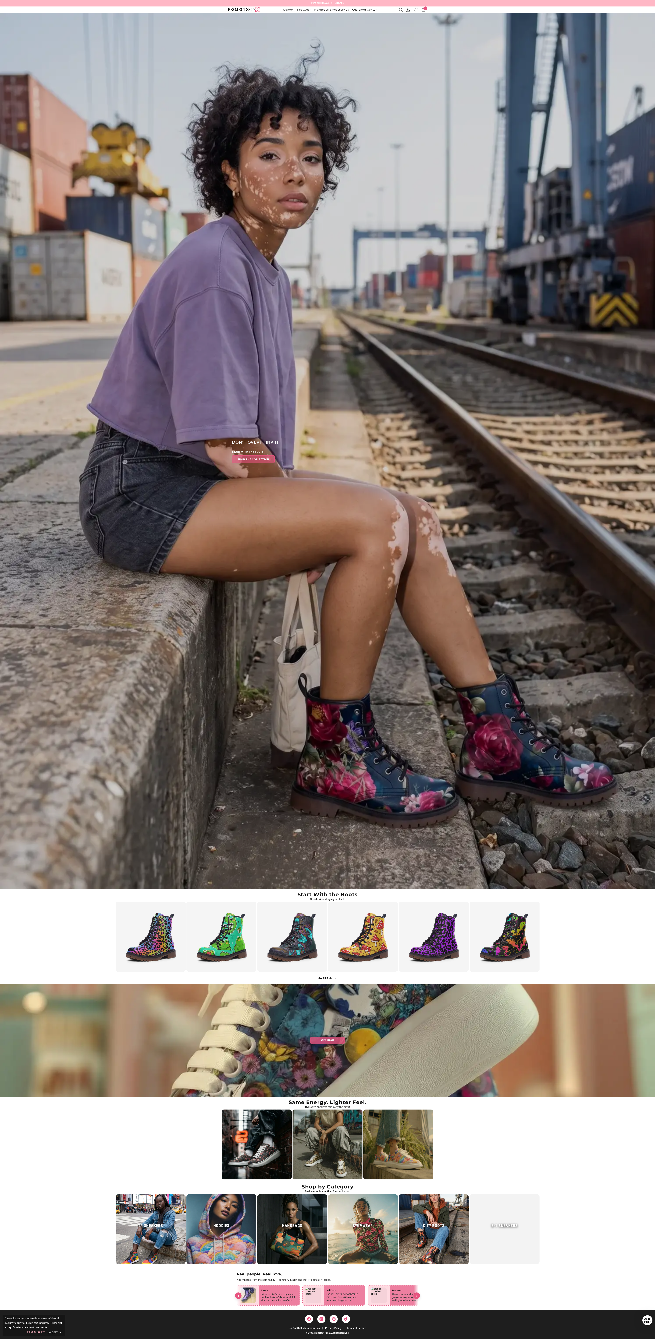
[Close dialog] (348, 633)
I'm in (328, 690)
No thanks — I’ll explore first (327, 701)
